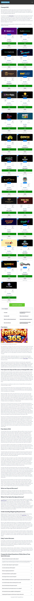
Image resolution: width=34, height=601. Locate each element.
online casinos (11, 15)
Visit (9, 43)
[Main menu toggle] (32, 2)
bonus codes (25, 358)
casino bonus (24, 515)
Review (9, 45)
